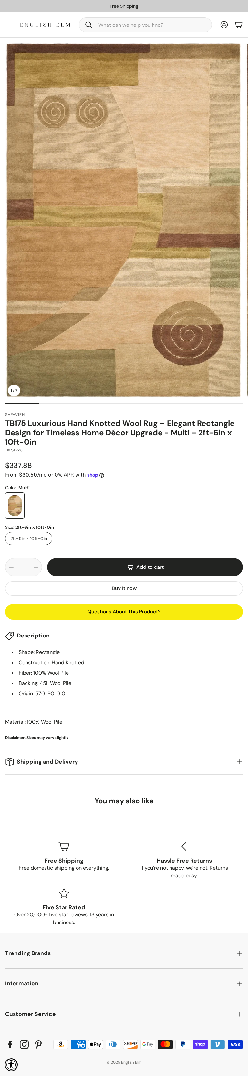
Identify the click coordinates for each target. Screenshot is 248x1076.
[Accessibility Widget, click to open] (11, 1064)
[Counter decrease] (11, 567)
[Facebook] (10, 1044)
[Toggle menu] (9, 24)
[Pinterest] (38, 1044)
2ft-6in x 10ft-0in (28, 538)
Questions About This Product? (124, 611)
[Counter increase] (36, 567)
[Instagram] (24, 1044)
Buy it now (124, 588)
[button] (145, 25)
